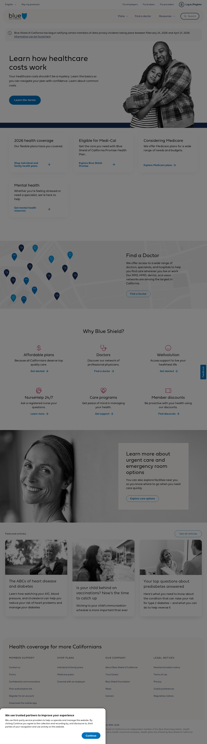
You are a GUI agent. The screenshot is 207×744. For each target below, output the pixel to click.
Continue (91, 735)
